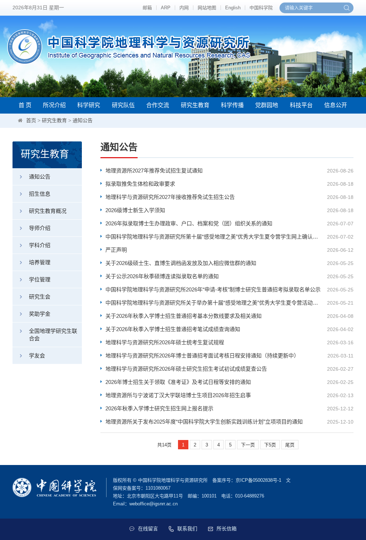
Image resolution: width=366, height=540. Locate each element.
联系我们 (187, 528)
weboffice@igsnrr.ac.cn (153, 503)
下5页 (270, 445)
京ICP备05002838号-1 (258, 480)
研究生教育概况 (47, 211)
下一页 (248, 445)
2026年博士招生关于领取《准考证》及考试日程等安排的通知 (178, 382)
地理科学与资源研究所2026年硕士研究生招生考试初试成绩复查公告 (186, 369)
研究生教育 (195, 105)
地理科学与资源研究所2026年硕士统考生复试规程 (164, 342)
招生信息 (39, 194)
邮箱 (147, 7)
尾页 (290, 445)
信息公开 (335, 105)
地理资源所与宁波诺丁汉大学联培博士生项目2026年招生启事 (178, 395)
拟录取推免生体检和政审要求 (140, 184)
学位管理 (39, 279)
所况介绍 (54, 105)
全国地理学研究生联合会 (53, 334)
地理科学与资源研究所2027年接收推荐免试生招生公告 (170, 197)
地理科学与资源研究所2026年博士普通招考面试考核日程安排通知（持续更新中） (202, 355)
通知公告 (83, 120)
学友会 (37, 355)
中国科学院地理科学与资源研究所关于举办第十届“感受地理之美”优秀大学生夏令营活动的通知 (214, 303)
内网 (184, 7)
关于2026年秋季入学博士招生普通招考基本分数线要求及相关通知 (183, 316)
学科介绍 (39, 245)
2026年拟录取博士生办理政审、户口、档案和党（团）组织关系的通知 (188, 223)
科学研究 (88, 105)
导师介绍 (39, 228)
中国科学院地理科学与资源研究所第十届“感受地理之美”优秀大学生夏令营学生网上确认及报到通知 (214, 237)
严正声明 (116, 250)
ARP (165, 7)
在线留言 (148, 528)
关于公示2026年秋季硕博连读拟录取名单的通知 (162, 276)
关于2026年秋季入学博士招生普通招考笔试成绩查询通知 (172, 329)
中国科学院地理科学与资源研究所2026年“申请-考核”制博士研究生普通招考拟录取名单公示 (213, 289)
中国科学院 (261, 7)
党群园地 (266, 105)
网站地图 (207, 7)
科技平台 (301, 105)
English (233, 7)
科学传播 (232, 105)
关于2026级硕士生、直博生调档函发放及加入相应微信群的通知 (180, 263)
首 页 (25, 105)
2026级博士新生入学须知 (135, 210)
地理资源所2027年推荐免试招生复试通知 (154, 171)
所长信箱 (227, 528)
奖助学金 (39, 314)
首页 (31, 120)
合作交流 (157, 105)
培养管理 (39, 262)
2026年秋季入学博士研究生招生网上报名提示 (159, 408)
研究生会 (39, 297)
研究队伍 (123, 105)
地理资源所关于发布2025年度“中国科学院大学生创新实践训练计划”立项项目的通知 (204, 422)
